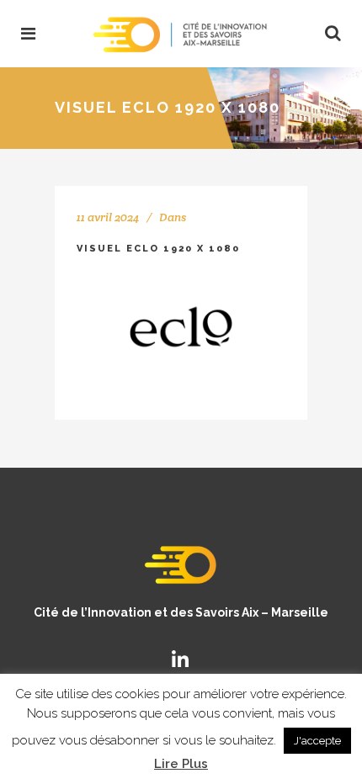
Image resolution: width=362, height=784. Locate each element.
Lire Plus (181, 763)
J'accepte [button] (317, 740)
